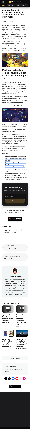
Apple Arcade (6, 148)
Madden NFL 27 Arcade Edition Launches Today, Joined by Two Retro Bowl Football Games (21, 344)
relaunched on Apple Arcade (10, 34)
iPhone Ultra (11, 5)
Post (5, 229)
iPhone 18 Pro (20, 5)
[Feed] (20, 378)
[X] (9, 378)
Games (3, 20)
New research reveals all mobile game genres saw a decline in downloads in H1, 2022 (15, 159)
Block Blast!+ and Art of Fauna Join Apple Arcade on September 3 (7, 343)
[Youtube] (16, 378)
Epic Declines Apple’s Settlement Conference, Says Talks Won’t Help (21, 319)
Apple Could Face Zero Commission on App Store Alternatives (7, 318)
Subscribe (15, 200)
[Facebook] (13, 378)
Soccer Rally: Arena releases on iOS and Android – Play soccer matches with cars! (16, 169)
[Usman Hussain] (15, 271)
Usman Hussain (15, 276)
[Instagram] (24, 378)
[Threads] (5, 378)
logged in (14, 370)
